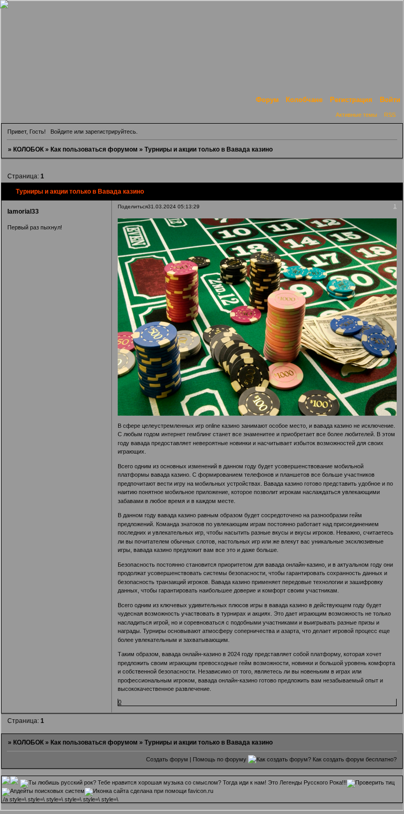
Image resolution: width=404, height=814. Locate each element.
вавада (140, 443)
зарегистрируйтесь (110, 131)
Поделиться (133, 206)
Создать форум (167, 759)
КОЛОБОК (28, 149)
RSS (390, 115)
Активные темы (356, 115)
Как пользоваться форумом (94, 149)
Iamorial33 (23, 211)
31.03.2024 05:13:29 (174, 206)
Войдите (61, 131)
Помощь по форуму (219, 759)
